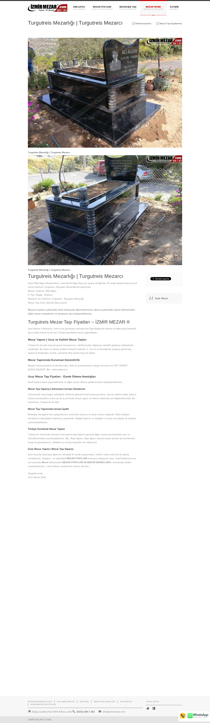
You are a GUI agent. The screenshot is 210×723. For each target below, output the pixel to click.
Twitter (147, 708)
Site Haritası (126, 701)
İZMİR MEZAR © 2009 (39, 719)
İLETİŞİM (174, 6)
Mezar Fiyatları (102, 6)
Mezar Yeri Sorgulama (104, 701)
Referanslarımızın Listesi (40, 701)
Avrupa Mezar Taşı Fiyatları (43, 704)
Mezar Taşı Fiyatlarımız (169, 23)
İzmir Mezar (161, 298)
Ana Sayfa (79, 6)
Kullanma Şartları (66, 701)
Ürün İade (84, 701)
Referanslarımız (141, 23)
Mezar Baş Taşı (127, 6)
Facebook (154, 708)
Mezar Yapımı (153, 6)
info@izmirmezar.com (114, 711)
